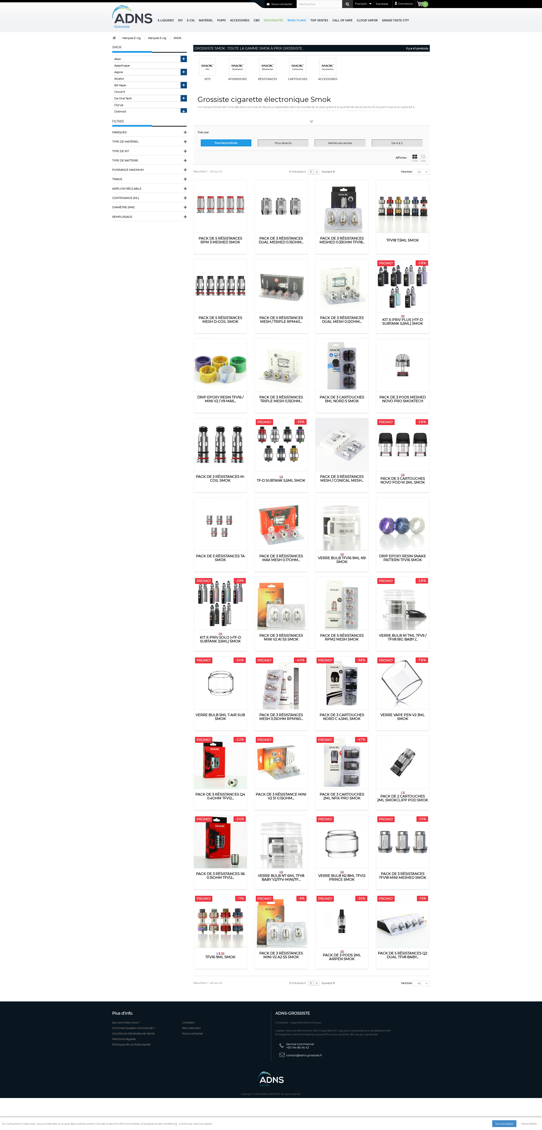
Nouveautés (273, 20)
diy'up (118, 105)
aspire (118, 72)
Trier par (203, 132)
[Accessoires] (327, 67)
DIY (180, 20)
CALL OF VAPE (342, 20)
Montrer (406, 171)
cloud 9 (119, 91)
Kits (208, 79)
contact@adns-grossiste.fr (304, 1055)
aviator (119, 78)
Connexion (405, 3)
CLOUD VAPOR (367, 20)
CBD (257, 20)
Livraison (188, 1022)
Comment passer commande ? (133, 1028)
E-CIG (191, 20)
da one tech (123, 98)
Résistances (267, 79)
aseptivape (122, 65)
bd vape (120, 85)
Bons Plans (297, 20)
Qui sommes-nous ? (126, 1022)
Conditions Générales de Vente (133, 1033)
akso (117, 59)
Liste (423, 160)
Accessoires (239, 20)
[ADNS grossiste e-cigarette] (114, 38)
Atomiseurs (237, 79)
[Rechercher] (347, 4)
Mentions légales (124, 1039)
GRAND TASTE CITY (395, 20)
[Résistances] (267, 67)
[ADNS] (132, 16)
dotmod (120, 111)
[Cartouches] (297, 67)
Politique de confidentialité (131, 1044)
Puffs (221, 20)
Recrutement (191, 1028)
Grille (415, 160)
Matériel (206, 20)
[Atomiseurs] (237, 67)
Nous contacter (281, 4)
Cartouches (297, 79)
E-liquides (166, 20)
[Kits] (207, 67)
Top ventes (319, 20)
